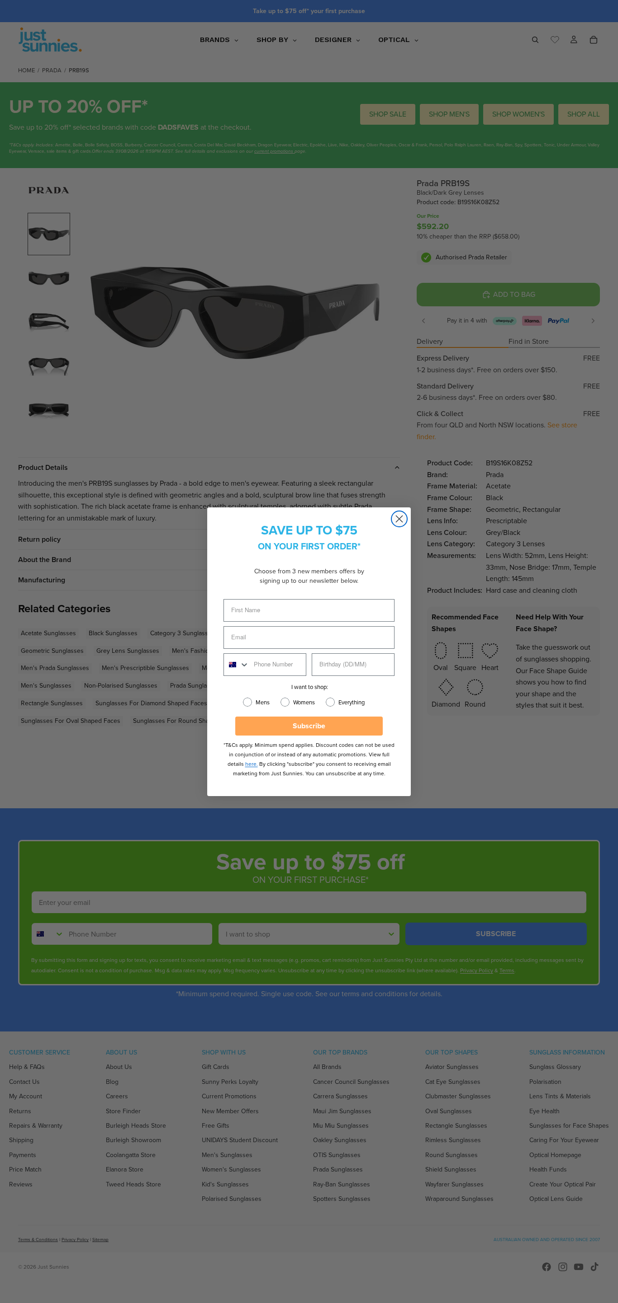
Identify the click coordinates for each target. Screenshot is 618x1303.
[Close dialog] (399, 519)
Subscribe (309, 726)
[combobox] (236, 664)
